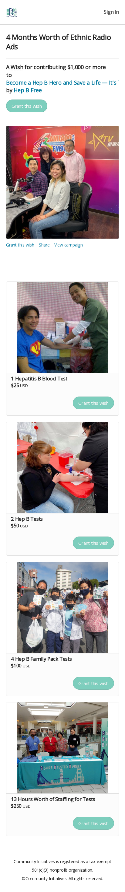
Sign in (111, 12)
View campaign (68, 245)
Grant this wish (27, 106)
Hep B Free (28, 90)
